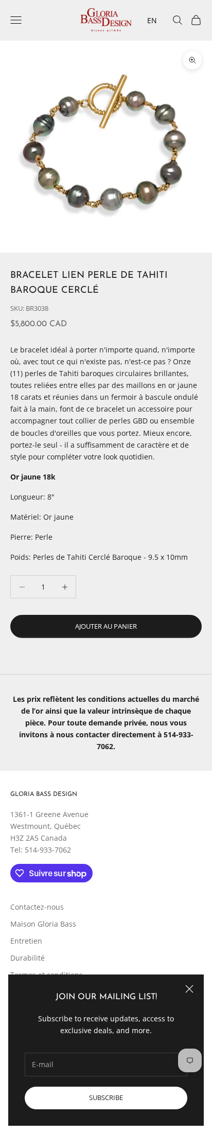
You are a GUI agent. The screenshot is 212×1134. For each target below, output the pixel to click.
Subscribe (106, 1097)
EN (152, 20)
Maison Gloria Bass (43, 924)
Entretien (26, 941)
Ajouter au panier (106, 626)
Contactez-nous (37, 907)
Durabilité (27, 958)
